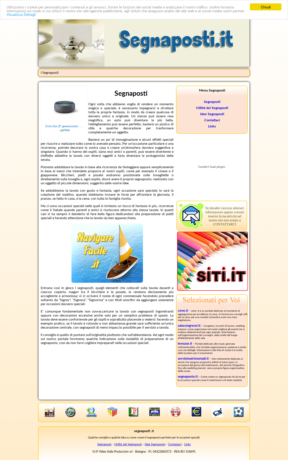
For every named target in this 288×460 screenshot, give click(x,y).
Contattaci (212, 120)
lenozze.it (185, 343)
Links (212, 126)
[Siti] (212, 289)
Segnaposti (212, 102)
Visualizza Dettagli (21, 14)
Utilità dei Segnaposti (212, 108)
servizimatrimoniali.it (193, 358)
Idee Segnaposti (212, 114)
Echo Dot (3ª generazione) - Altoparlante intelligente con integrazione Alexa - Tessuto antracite (64, 126)
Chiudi (266, 7)
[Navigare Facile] (107, 281)
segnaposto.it (188, 376)
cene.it (183, 310)
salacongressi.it (189, 325)
